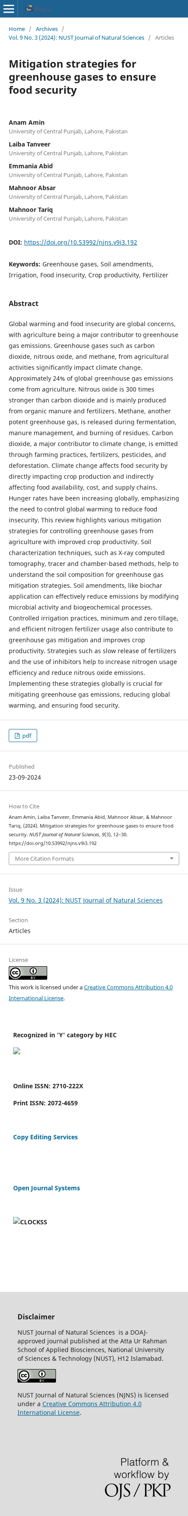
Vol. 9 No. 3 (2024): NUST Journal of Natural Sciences (76, 37)
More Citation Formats (44, 858)
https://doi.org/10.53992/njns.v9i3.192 (80, 242)
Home (17, 29)
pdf (26, 735)
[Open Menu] (8, 8)
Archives (47, 29)
